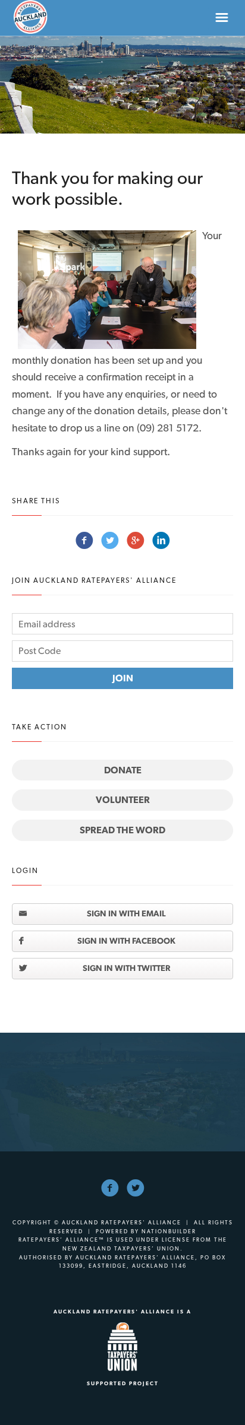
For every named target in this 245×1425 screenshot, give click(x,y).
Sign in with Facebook (126, 940)
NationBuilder (169, 1231)
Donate (123, 770)
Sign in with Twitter (126, 968)
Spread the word (122, 830)
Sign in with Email (126, 913)
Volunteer (123, 799)
